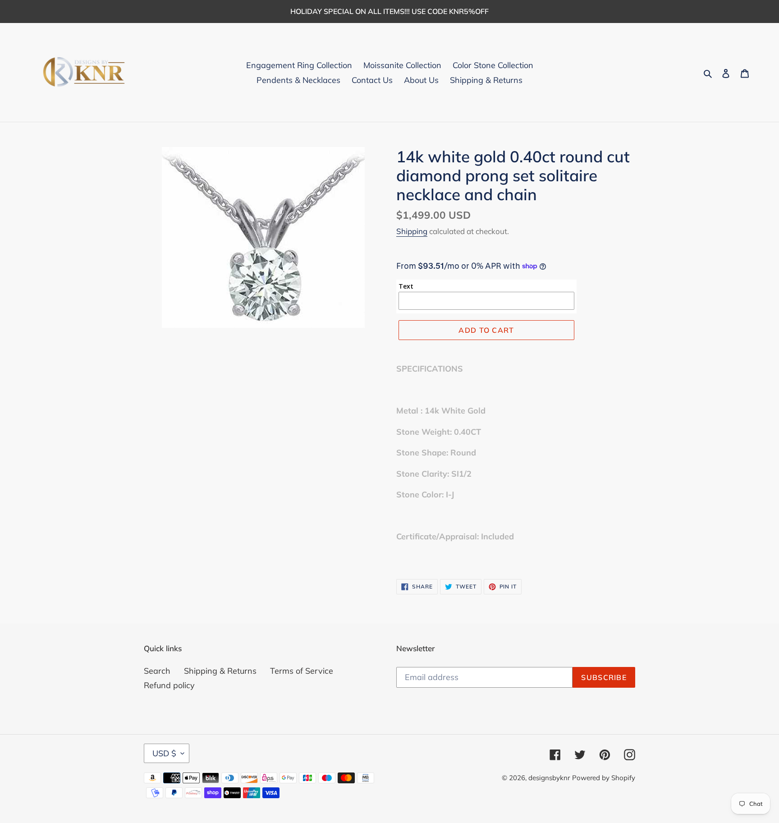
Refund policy (169, 685)
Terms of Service (301, 671)
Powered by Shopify (603, 777)
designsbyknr (549, 777)
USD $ (164, 753)
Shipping (411, 231)
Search (157, 671)
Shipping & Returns (220, 671)
